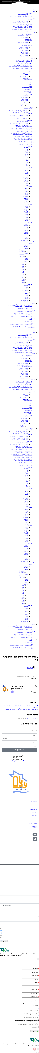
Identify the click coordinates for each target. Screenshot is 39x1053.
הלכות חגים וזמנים (27, 45)
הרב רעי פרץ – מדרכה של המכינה (22, 135)
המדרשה (35, 817)
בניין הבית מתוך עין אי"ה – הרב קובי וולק (20, 66)
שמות (30, 167)
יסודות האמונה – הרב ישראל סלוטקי (22, 29)
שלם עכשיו (34, 1031)
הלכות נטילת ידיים (23, 36)
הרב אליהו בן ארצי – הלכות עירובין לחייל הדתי (19, 16)
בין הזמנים (25, 102)
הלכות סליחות (24, 47)
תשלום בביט (35, 1027)
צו (27, 190)
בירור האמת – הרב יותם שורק (23, 31)
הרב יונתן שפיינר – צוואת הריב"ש (22, 326)
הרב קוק (33, 58)
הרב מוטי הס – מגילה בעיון (24, 311)
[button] (37, 702)
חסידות (33, 323)
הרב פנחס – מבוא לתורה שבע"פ (23, 315)
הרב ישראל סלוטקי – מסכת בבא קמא (21, 316)
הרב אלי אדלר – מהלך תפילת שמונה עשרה (20, 305)
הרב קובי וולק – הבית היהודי (20, 112)
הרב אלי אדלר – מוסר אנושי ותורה (22, 138)
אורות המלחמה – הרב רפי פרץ (23, 60)
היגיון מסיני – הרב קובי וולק (24, 24)
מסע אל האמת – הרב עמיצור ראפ (22, 26)
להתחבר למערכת (31, 718)
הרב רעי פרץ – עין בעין (21, 125)
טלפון (37, 979)
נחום (23, 274)
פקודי (26, 185)
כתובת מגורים (35, 990)
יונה (23, 271)
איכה (26, 294)
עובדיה (22, 269)
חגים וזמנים (32, 70)
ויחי (27, 165)
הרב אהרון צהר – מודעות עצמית (23, 130)
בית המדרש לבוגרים (33, 806)
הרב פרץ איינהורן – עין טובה (24, 126)
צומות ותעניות (28, 94)
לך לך (26, 151)
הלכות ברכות (28, 40)
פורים (30, 84)
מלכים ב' (22, 256)
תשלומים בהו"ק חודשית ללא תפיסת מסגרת (27, 1021)
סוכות (26, 75)
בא (27, 172)
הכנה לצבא (29, 13)
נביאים (30, 243)
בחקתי (26, 203)
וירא (27, 152)
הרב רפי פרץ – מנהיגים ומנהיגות (19, 117)
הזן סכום (36, 1000)
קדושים (26, 198)
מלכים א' (22, 255)
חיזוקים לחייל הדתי (23, 15)
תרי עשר (25, 263)
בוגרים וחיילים (34, 812)
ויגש (27, 164)
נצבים (26, 235)
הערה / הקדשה (35, 993)
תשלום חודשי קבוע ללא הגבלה (30, 1014)
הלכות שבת (28, 39)
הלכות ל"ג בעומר (23, 55)
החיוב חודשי (35, 1005)
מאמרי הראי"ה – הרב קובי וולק (23, 63)
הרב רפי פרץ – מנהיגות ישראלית (19, 115)
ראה (27, 229)
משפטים (25, 177)
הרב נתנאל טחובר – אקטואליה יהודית (17, 123)
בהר (27, 201)
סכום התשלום (34, 996)
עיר (37, 986)
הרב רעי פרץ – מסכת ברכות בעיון (22, 313)
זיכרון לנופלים (31, 328)
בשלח (26, 173)
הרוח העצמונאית (34, 801)
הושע (22, 264)
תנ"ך (34, 242)
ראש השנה (25, 73)
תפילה (33, 303)
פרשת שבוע (32, 143)
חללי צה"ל (35, 820)
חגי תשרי (29, 71)
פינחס (26, 217)
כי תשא (26, 182)
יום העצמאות (28, 91)
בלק (27, 216)
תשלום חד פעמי (34, 1010)
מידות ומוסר (32, 107)
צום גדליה (25, 96)
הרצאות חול (28, 321)
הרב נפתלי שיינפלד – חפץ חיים (23, 139)
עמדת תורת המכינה (22, 122)
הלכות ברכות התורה (22, 44)
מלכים (26, 253)
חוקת (26, 214)
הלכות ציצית (24, 37)
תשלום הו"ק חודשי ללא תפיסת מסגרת (28, 1024)
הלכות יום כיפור (23, 49)
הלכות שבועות (24, 57)
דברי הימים (25, 302)
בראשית (29, 146)
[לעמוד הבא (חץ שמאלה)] (36, 1052)
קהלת (26, 295)
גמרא (33, 310)
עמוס (23, 268)
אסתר (26, 297)
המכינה (35, 804)
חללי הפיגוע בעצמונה (33, 823)
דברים (30, 222)
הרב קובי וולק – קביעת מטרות (20, 118)
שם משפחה (35, 972)
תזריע (26, 193)
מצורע (26, 195)
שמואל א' (21, 250)
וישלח (26, 159)
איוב (27, 289)
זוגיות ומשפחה (28, 109)
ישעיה (26, 258)
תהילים (26, 285)
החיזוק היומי (32, 10)
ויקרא (30, 186)
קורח (26, 212)
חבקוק (22, 276)
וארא (26, 170)
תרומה (26, 178)
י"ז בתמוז (22, 104)
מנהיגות (30, 113)
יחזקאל (26, 261)
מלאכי (22, 282)
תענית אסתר (24, 100)
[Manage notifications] (34, 1049)
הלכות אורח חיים (27, 34)
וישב (27, 161)
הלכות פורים (24, 52)
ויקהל (26, 183)
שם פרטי (36, 968)
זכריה (22, 281)
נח (27, 149)
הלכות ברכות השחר (22, 42)
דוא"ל (37, 983)
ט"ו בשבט (29, 83)
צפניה (22, 277)
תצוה (26, 180)
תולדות (26, 156)
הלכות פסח (25, 53)
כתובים (30, 284)
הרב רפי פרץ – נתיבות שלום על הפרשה (21, 324)
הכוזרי (30, 19)
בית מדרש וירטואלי (33, 809)
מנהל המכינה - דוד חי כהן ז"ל (34, 827)
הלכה (33, 32)
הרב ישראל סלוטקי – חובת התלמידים (21, 133)
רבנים (30, 320)
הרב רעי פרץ (29, 667)
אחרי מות (25, 196)
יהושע (26, 245)
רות (27, 292)
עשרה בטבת (24, 99)
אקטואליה (29, 120)
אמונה (33, 18)
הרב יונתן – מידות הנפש (25, 141)
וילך (27, 237)
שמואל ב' (21, 251)
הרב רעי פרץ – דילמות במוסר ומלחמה (21, 128)
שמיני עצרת (25, 78)
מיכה (23, 272)
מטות (26, 219)
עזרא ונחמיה (24, 300)
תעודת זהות (35, 975)
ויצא (27, 157)
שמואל (26, 248)
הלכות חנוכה (24, 50)
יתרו (27, 175)
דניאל (26, 298)
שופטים (26, 230)
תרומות (35, 829)
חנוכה (30, 81)
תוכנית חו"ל (34, 815)
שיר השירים (24, 290)
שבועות (30, 92)
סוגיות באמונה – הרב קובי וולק (23, 27)
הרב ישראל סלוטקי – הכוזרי (20, 23)
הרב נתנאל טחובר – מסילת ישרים (22, 136)
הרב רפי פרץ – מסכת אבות (24, 131)
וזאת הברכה (24, 240)
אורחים (33, 318)
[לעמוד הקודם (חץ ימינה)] (38, 1052)
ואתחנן (26, 225)
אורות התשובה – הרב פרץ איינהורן (22, 68)
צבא (34, 11)
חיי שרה (26, 154)
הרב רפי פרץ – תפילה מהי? (24, 308)
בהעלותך (25, 209)
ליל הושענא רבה (23, 76)
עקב (27, 227)
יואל (23, 266)
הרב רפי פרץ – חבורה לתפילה (23, 307)
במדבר (30, 204)
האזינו (26, 238)
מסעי (26, 221)
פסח (30, 86)
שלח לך (26, 211)
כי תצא (26, 232)
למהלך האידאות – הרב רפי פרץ (23, 65)
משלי (26, 287)
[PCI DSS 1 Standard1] (4, 952)
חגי (23, 279)
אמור (26, 199)
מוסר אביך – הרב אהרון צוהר (24, 62)
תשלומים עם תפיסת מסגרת (31, 1017)
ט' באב (22, 105)
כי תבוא (26, 234)
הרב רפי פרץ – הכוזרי (22, 21)
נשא (27, 208)
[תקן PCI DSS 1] (34, 1042)
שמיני (26, 191)
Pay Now (4, 941)
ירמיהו (26, 259)
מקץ (27, 162)
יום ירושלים (28, 89)
